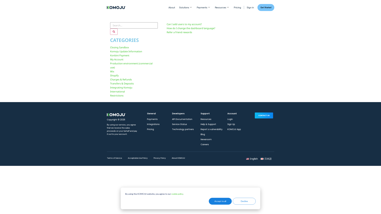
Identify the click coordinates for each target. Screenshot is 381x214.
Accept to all (220, 201)
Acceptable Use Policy (138, 158)
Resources (220, 7)
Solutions (184, 7)
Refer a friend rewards (179, 32)
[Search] (114, 32)
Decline (244, 201)
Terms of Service (114, 158)
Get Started (265, 7)
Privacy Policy (160, 158)
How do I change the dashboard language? (191, 28)
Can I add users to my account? (184, 24)
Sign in (250, 7)
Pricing (237, 7)
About (171, 7)
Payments (202, 7)
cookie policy (177, 194)
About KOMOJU (178, 158)
